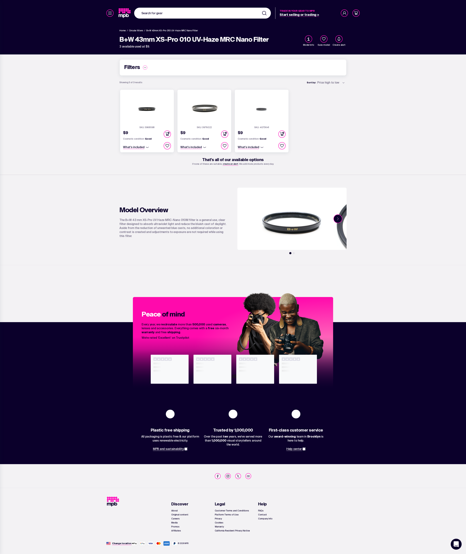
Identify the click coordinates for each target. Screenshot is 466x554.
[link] (125, 13)
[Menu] (110, 13)
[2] (294, 253)
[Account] (344, 13)
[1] (290, 253)
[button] (167, 134)
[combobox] (202, 13)
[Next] (337, 218)
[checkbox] (323, 39)
